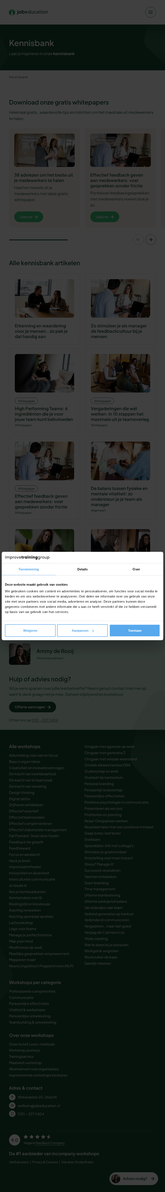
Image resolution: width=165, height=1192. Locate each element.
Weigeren (30, 630)
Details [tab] (82, 569)
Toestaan (135, 630)
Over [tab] (136, 569)
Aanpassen (80, 630)
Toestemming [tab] (28, 569)
